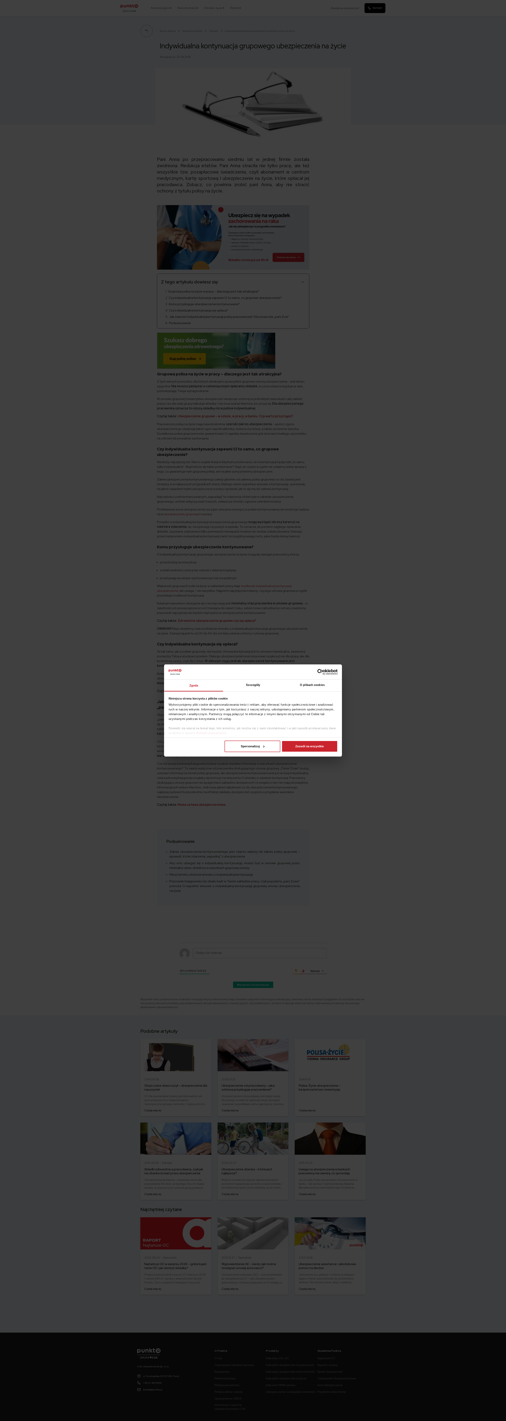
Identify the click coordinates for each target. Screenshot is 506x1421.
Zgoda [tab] (193, 685)
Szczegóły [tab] (253, 685)
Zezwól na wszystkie (309, 746)
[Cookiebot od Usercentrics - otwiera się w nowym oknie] (320, 672)
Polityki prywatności (211, 733)
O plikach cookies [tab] (312, 685)
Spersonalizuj (250, 746)
